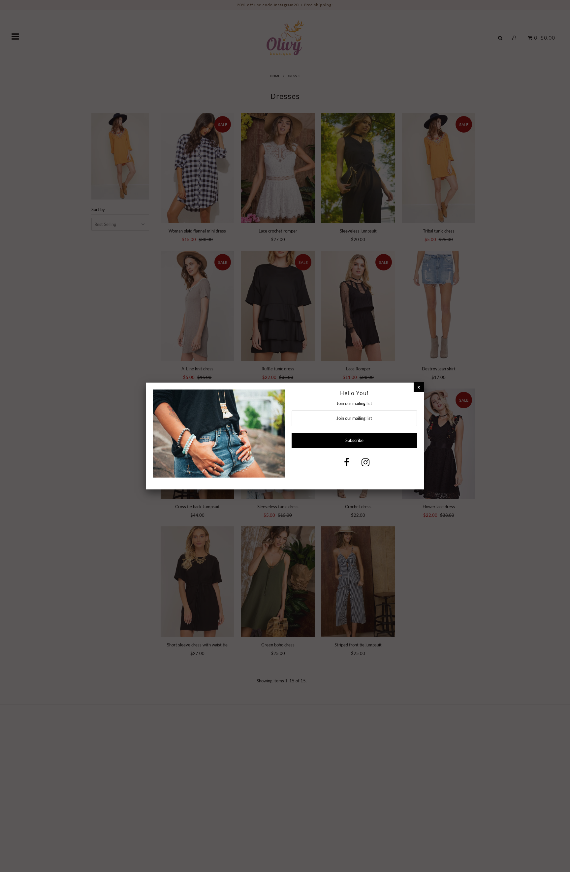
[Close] (419, 387)
